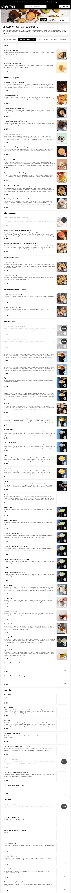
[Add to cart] (64, 58)
